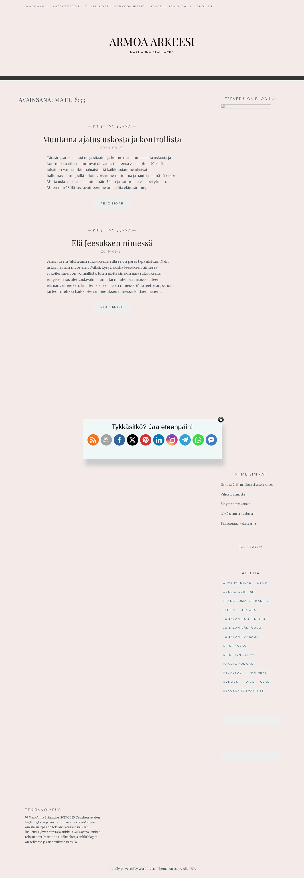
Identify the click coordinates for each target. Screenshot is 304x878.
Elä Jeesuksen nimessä (112, 242)
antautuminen (237, 583)
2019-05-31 (112, 252)
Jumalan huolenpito (244, 618)
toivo (249, 681)
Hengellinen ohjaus (170, 6)
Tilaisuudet (97, 6)
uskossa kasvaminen (244, 690)
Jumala (248, 610)
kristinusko (235, 645)
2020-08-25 (112, 148)
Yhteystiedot (66, 6)
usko (265, 681)
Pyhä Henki (258, 672)
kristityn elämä (112, 127)
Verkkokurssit (129, 6)
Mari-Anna (36, 6)
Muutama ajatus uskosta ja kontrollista (112, 139)
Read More (115, 205)
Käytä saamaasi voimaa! (237, 514)
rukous (230, 681)
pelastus (232, 672)
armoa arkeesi (238, 592)
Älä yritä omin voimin (235, 504)
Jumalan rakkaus (241, 636)
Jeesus (229, 610)
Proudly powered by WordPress (131, 869)
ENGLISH (205, 6)
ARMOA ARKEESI (152, 41)
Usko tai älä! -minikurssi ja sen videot (247, 485)
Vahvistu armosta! (233, 494)
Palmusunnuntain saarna (238, 523)
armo (262, 583)
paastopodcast (239, 663)
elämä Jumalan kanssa (246, 601)
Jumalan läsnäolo (242, 627)
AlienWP (189, 869)
